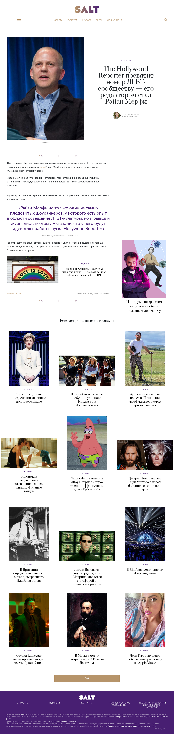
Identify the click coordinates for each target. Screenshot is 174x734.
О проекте (22, 702)
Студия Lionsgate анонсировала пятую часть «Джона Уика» (28, 659)
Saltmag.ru (25, 714)
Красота (86, 20)
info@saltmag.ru (122, 716)
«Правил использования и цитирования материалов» (129, 726)
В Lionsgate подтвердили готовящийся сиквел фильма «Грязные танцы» (28, 484)
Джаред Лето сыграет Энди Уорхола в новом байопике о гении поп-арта (145, 484)
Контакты (86, 702)
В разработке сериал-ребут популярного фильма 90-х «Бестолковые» (87, 399)
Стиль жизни (114, 20)
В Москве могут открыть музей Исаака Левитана (87, 659)
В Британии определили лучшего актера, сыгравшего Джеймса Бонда (28, 575)
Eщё (87, 678)
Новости (58, 20)
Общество (84, 263)
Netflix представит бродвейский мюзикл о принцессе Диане (29, 398)
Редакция (54, 702)
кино (11, 293)
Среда (99, 20)
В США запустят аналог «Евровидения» (145, 571)
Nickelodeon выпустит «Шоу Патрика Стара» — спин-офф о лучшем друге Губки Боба (87, 484)
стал (42, 167)
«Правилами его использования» (62, 721)
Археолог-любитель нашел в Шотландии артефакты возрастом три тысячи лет (144, 399)
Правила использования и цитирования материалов (152, 704)
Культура (72, 20)
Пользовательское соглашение (119, 703)
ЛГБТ (18, 293)
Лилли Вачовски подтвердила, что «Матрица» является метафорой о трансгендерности (87, 577)
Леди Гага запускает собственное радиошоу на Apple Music (145, 659)
